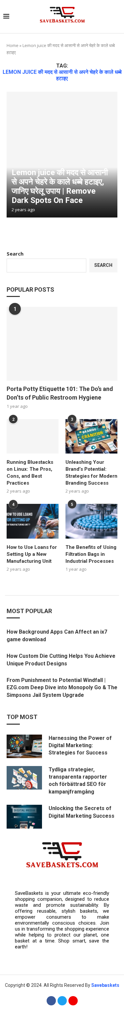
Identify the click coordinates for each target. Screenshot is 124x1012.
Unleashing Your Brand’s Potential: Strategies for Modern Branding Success (91, 472)
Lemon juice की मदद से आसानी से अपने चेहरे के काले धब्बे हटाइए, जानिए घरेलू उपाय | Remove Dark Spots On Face (60, 186)
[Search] (117, 17)
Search (15, 253)
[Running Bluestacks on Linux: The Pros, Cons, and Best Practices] (33, 436)
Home (13, 45)
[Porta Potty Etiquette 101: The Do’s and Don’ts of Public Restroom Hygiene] (62, 344)
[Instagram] (73, 1000)
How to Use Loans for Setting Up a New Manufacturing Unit (32, 554)
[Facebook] (51, 1000)
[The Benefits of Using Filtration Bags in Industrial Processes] (91, 521)
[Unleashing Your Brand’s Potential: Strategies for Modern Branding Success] (91, 436)
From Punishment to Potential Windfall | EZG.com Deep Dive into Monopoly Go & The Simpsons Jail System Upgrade (62, 687)
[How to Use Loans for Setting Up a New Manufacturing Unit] (33, 521)
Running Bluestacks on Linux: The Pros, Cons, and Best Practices (30, 472)
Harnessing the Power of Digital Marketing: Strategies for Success (80, 745)
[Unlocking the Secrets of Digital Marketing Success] (24, 816)
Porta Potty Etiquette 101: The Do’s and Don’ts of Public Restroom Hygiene (60, 393)
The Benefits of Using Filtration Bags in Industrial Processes (90, 554)
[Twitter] (62, 1000)
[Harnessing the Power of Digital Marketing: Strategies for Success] (24, 746)
